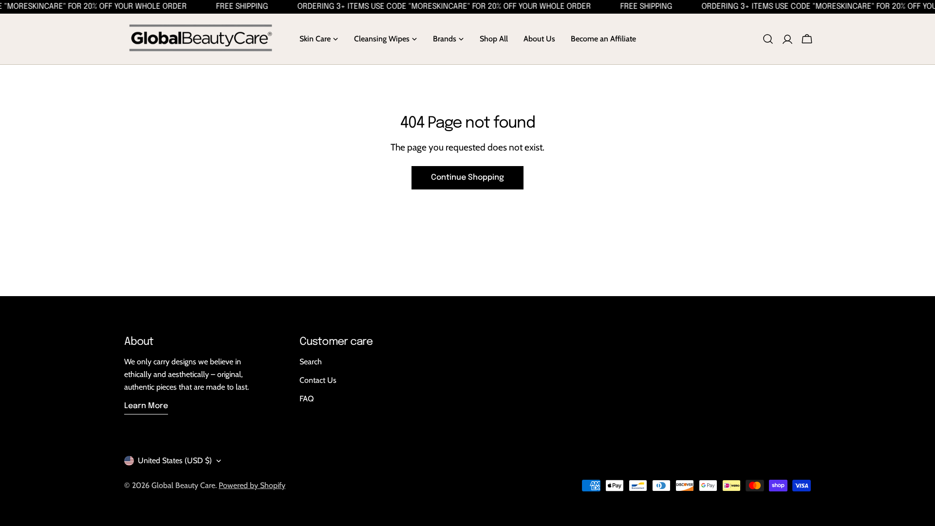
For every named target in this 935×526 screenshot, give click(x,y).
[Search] (768, 39)
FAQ (306, 398)
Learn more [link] (146, 406)
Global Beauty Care (183, 485)
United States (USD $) (175, 460)
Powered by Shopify (252, 485)
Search (310, 361)
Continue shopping (467, 177)
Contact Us (318, 380)
